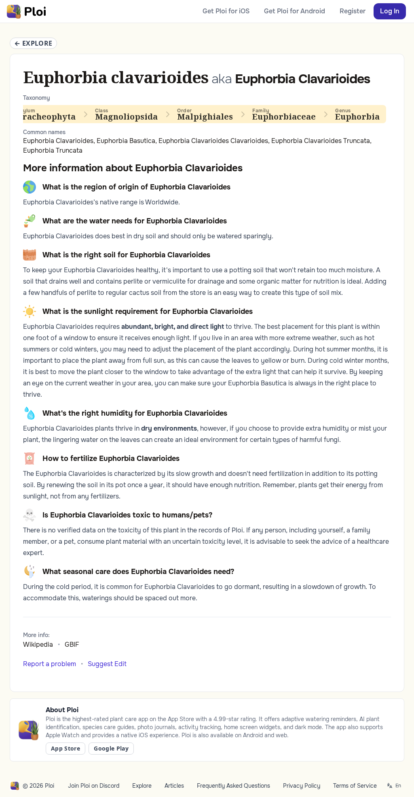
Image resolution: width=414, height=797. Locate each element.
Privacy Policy (301, 785)
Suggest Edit (107, 664)
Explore (142, 785)
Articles (174, 785)
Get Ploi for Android (294, 11)
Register (352, 11)
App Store (65, 748)
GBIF (72, 644)
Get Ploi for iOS (226, 11)
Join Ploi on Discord (93, 785)
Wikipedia (38, 644)
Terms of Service (355, 785)
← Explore (33, 43)
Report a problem (49, 664)
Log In (389, 11)
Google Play (111, 748)
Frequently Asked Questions (233, 785)
